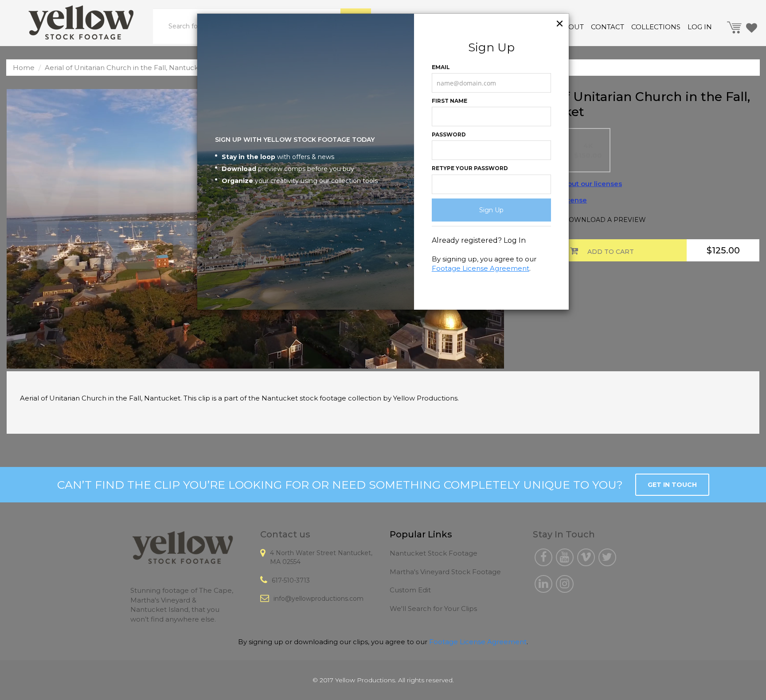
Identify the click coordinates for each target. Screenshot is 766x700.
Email (441, 67)
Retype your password (470, 168)
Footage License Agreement (480, 268)
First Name (449, 100)
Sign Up (491, 210)
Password (449, 134)
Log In (515, 240)
